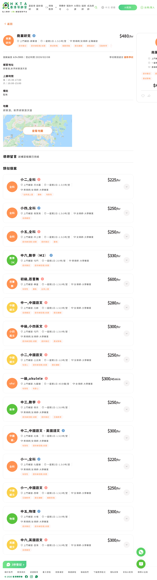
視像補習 (59, 572)
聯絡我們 (85, 572)
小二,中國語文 (32, 355)
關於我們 (9, 572)
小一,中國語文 (32, 488)
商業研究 (24, 36)
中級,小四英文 (32, 326)
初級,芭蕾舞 (30, 279)
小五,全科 (28, 232)
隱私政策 (114, 572)
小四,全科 (28, 208)
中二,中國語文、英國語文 (40, 431)
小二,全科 (28, 179)
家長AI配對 (128, 572)
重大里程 (47, 572)
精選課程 (72, 572)
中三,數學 (28, 402)
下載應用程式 (100, 572)
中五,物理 (28, 511)
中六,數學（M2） (34, 255)
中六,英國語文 (32, 540)
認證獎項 (34, 572)
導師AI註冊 (143, 572)
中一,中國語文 (32, 303)
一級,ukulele (32, 378)
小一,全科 (28, 459)
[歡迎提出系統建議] (141, 564)
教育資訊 (21, 572)
